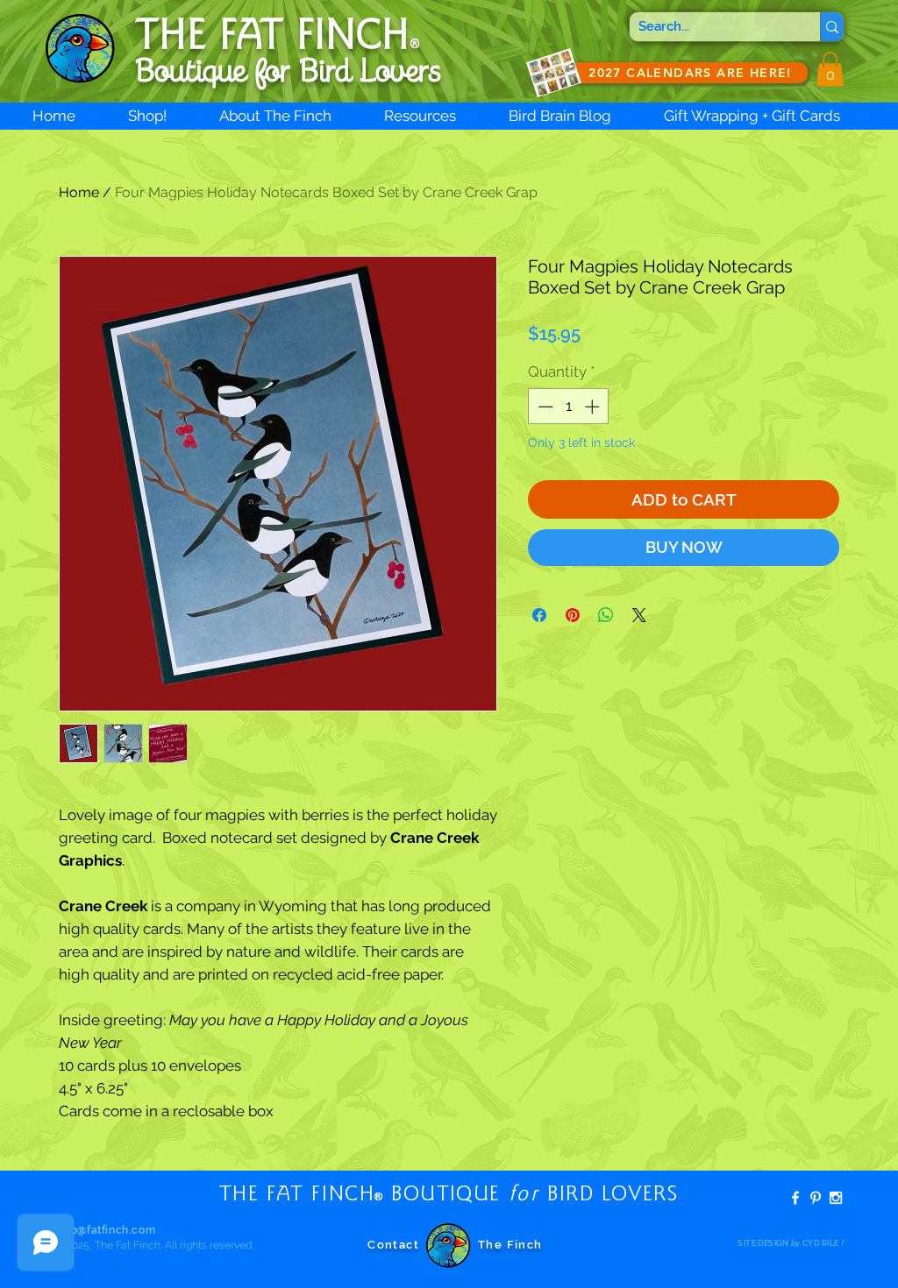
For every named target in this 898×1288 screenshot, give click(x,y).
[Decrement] (544, 406)
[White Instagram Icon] (836, 1198)
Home (79, 192)
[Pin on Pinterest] (572, 615)
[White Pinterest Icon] (815, 1198)
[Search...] (832, 26)
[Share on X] (639, 615)
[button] (830, 69)
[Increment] (594, 406)
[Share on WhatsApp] (605, 615)
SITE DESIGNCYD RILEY (791, 1243)
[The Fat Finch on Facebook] (795, 1198)
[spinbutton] (569, 406)
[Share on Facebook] (539, 615)
